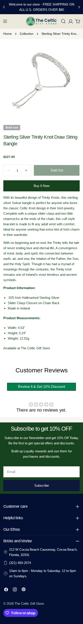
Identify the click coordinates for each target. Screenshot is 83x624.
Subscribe (41, 485)
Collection (26, 33)
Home (7, 33)
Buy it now (42, 186)
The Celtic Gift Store (29, 603)
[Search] (63, 21)
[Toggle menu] (5, 21)
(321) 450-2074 (20, 563)
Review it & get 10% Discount (41, 387)
